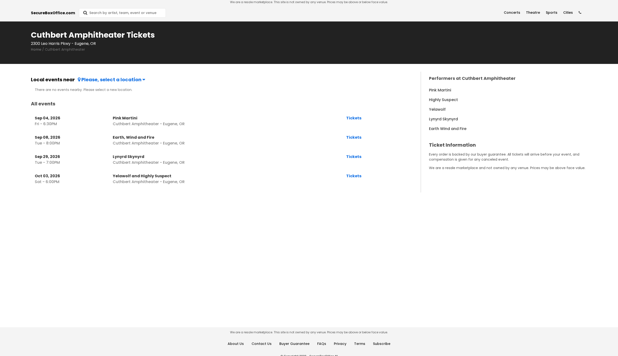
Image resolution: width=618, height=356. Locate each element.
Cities (568, 12)
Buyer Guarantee (294, 343)
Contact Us (262, 343)
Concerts (512, 12)
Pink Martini (440, 90)
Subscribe (381, 343)
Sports (551, 12)
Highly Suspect (443, 100)
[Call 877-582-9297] (580, 12)
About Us (236, 343)
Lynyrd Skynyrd (443, 119)
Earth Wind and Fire (447, 128)
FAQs (321, 343)
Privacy (340, 343)
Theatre (533, 12)
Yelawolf (437, 109)
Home (36, 49)
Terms (359, 343)
